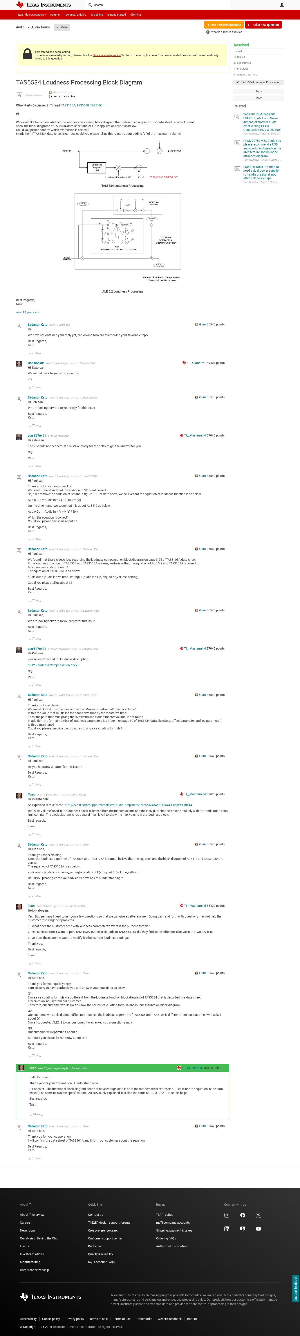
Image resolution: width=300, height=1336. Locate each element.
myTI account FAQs (101, 1262)
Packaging (95, 1246)
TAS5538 (83, 105)
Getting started (116, 14)
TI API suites (164, 1214)
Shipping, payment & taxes (174, 1230)
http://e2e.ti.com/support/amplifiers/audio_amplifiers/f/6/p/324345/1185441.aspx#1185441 (129, 805)
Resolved (241, 45)
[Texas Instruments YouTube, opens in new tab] (258, 1230)
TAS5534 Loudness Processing (260, 82)
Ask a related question (226, 25)
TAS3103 (96, 105)
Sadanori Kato (33, 95)
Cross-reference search (103, 1230)
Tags (259, 91)
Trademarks (144, 1319)
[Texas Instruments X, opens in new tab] (258, 1216)
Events (24, 1246)
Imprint (192, 1319)
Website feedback (170, 1319)
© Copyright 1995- (36, 1327)
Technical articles (75, 14)
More (64, 27)
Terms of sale (99, 1319)
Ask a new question (265, 25)
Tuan (31, 794)
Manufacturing (30, 1262)
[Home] (47, 4)
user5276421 (37, 435)
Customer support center (105, 1238)
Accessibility (28, 1319)
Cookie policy (51, 1319)
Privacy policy (74, 1319)
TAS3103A (68, 105)
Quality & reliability (100, 1254)
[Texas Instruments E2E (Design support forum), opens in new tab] (242, 1230)
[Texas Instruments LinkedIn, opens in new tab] (227, 1230)
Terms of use (121, 1319)
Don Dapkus (36, 363)
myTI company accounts (173, 1222)
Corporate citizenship (34, 1270)
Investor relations (32, 1254)
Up (30, 354)
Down (40, 354)
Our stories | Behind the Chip (39, 1238)
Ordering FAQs (166, 1238)
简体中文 (136, 14)
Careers (25, 1222)
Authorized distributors (172, 1246)
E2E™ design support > (32, 14)
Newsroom (27, 1230)
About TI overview (32, 1214)
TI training (96, 14)
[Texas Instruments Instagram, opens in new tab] (227, 1216)
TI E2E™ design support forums (109, 1222)
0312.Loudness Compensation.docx (52, 665)
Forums (55, 14)
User (282, 4)
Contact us (95, 1214)
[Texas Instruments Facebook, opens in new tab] (242, 1216)
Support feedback (295, 1289)
